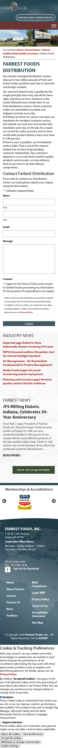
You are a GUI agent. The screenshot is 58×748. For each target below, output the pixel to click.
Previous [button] (4, 501)
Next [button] (53, 501)
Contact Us (13, 602)
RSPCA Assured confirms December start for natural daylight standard (29, 354)
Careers (11, 595)
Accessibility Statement (40, 614)
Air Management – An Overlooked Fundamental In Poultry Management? (28, 363)
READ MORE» (12, 455)
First (5, 207)
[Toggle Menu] (54, 25)
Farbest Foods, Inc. (37, 634)
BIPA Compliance (39, 584)
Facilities (11, 615)
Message (8, 241)
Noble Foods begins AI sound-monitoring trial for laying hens (23, 372)
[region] (29, 502)
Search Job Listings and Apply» (33, 469)
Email (6, 227)
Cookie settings (10, 745)
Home (10, 582)
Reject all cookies (10, 734)
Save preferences (33, 734)
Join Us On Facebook (26, 568)
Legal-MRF (38, 592)
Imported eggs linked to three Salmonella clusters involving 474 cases (28, 344)
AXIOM (43, 638)
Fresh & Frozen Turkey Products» (36, 17)
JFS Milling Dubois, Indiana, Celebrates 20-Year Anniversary (25, 412)
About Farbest (15, 589)
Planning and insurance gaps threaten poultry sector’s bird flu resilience (27, 381)
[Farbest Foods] (14, 3)
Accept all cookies (11, 737)
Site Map (37, 622)
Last (5, 219)
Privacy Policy (26, 312)
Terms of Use (40, 606)
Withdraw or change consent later (20, 741)
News (9, 609)
